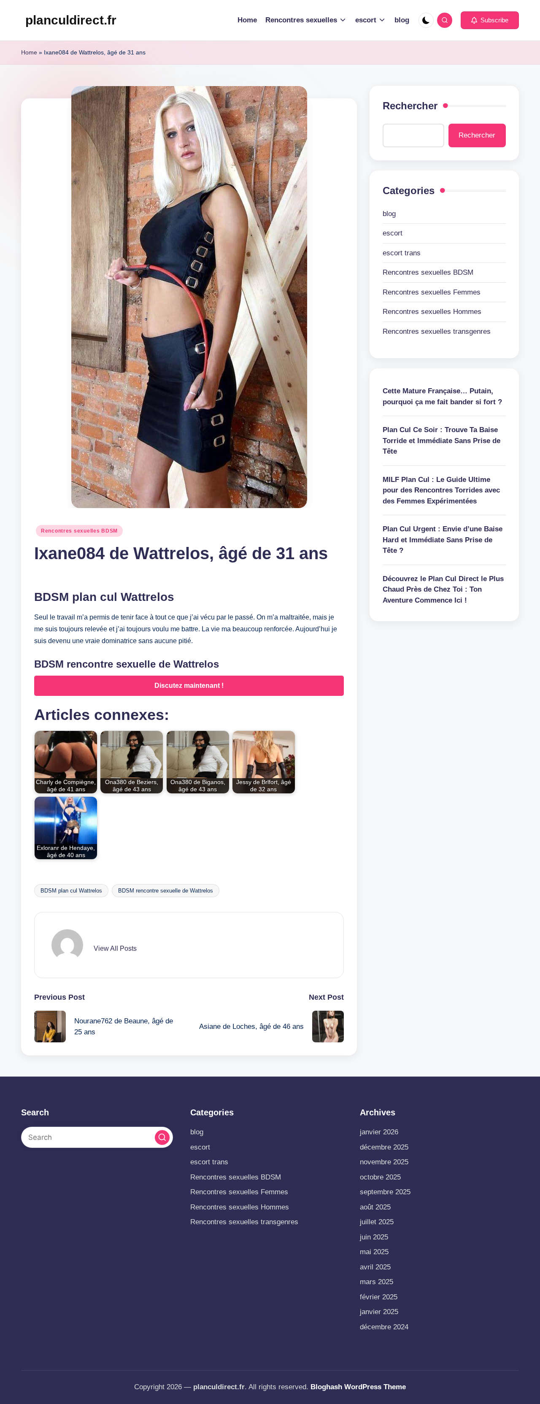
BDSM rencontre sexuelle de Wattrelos (165, 890)
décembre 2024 (384, 1327)
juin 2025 (374, 1237)
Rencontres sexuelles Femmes (432, 292)
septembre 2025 (385, 1192)
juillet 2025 (377, 1222)
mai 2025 (374, 1252)
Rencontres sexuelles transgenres (437, 331)
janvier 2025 (379, 1312)
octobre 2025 (380, 1177)
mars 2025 (376, 1282)
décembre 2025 (384, 1147)
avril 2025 (375, 1267)
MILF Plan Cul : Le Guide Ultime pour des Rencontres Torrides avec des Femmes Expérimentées (441, 490)
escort (392, 233)
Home (29, 52)
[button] (490, 20)
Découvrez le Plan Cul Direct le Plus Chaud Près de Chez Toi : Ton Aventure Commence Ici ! (443, 589)
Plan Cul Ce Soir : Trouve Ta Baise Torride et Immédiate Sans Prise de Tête (441, 440)
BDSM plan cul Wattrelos (71, 890)
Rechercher (410, 105)
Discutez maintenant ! (189, 685)
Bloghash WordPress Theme (358, 1387)
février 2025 (378, 1297)
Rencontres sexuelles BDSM (79, 531)
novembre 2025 (384, 1162)
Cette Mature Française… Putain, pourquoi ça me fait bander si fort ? (442, 396)
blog (389, 213)
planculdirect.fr (70, 20)
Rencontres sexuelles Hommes (432, 312)
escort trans (402, 253)
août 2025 (375, 1207)
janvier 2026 (379, 1132)
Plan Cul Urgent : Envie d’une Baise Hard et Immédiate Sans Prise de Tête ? (442, 540)
